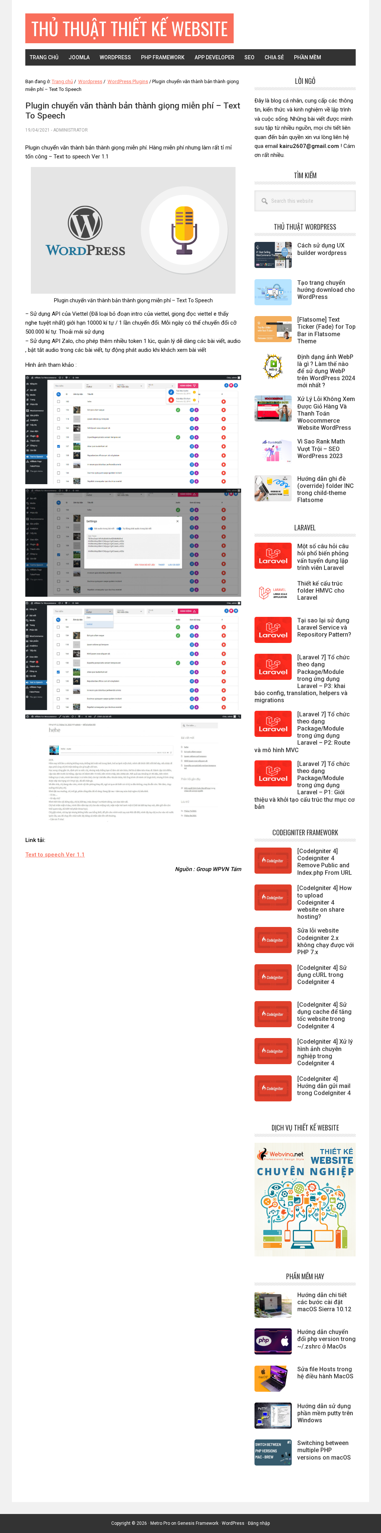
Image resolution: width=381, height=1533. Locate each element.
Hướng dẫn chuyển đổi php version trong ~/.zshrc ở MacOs (326, 1339)
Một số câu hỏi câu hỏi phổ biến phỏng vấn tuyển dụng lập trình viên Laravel (323, 557)
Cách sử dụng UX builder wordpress (322, 249)
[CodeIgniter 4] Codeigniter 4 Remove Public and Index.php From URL (324, 862)
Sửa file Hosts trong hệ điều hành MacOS (325, 1373)
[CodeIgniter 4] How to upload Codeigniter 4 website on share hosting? (324, 902)
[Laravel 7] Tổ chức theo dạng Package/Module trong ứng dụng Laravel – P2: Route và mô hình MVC (302, 732)
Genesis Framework (197, 1523)
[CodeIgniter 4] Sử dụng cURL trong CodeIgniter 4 (322, 974)
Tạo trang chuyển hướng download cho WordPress (326, 289)
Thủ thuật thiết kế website (129, 28)
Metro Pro (160, 1523)
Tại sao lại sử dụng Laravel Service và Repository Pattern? (324, 627)
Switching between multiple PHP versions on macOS (324, 1450)
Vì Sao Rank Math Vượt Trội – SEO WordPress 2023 (321, 448)
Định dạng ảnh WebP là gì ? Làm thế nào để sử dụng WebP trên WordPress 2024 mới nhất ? (326, 371)
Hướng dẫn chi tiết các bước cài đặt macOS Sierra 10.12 (324, 1302)
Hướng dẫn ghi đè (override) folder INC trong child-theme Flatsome (325, 489)
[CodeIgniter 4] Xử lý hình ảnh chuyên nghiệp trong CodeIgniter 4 (325, 1052)
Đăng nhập (259, 1523)
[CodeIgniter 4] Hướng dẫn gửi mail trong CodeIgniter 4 (323, 1086)
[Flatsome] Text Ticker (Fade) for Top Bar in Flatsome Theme (326, 330)
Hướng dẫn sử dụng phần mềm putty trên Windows (325, 1413)
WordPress (233, 1523)
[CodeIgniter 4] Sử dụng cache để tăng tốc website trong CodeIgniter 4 (324, 1015)
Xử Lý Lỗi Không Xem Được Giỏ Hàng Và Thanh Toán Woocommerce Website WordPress (326, 413)
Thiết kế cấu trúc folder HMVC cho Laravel (321, 590)
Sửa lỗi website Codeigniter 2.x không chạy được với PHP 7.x (325, 941)
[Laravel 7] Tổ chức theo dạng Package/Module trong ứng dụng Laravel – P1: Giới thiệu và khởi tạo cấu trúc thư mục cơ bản (304, 785)
